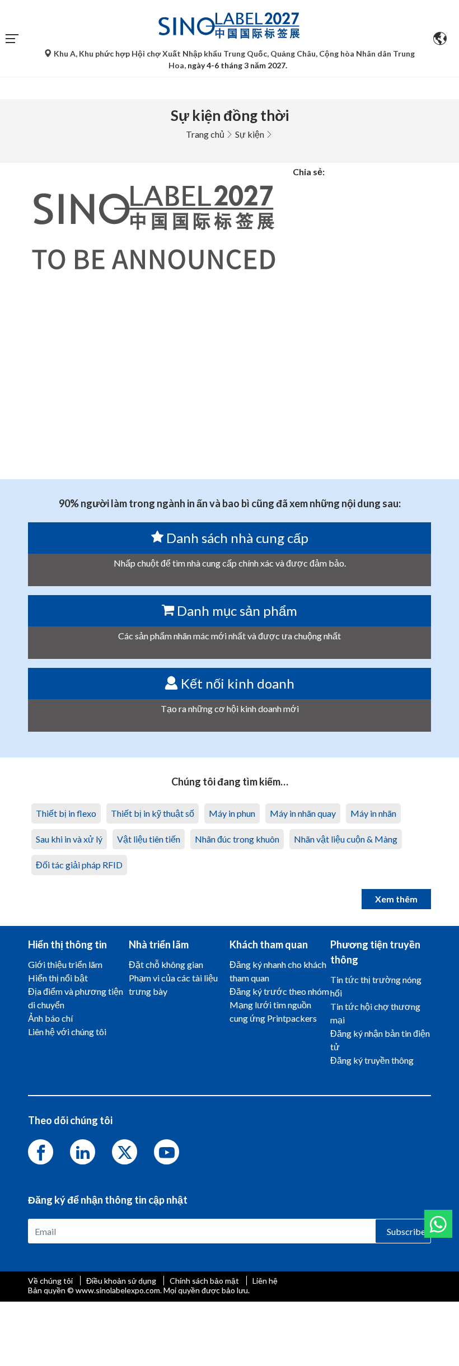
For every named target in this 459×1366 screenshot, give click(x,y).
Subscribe (406, 1231)
